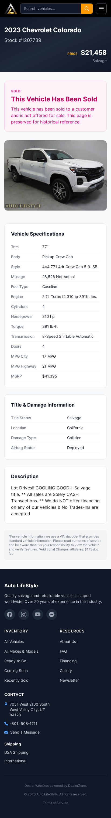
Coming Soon (16, 670)
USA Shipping (16, 752)
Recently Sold (16, 680)
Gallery (66, 670)
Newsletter (69, 680)
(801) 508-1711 (23, 723)
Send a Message (25, 732)
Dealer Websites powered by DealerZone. (56, 786)
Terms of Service (55, 803)
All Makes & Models (21, 651)
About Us (68, 641)
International (15, 761)
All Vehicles (14, 641)
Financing (68, 661)
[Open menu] (101, 8)
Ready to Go (15, 661)
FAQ (63, 651)
